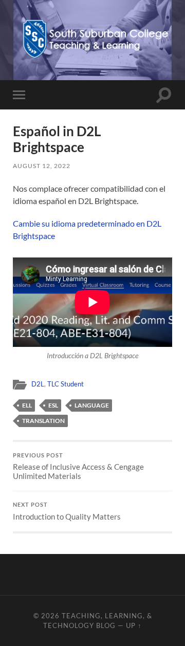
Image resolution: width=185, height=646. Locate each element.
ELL (27, 405)
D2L (37, 384)
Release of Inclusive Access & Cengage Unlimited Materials (78, 466)
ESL (53, 405)
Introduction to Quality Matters (67, 511)
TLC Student (65, 384)
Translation (43, 420)
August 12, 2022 (41, 166)
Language (92, 405)
